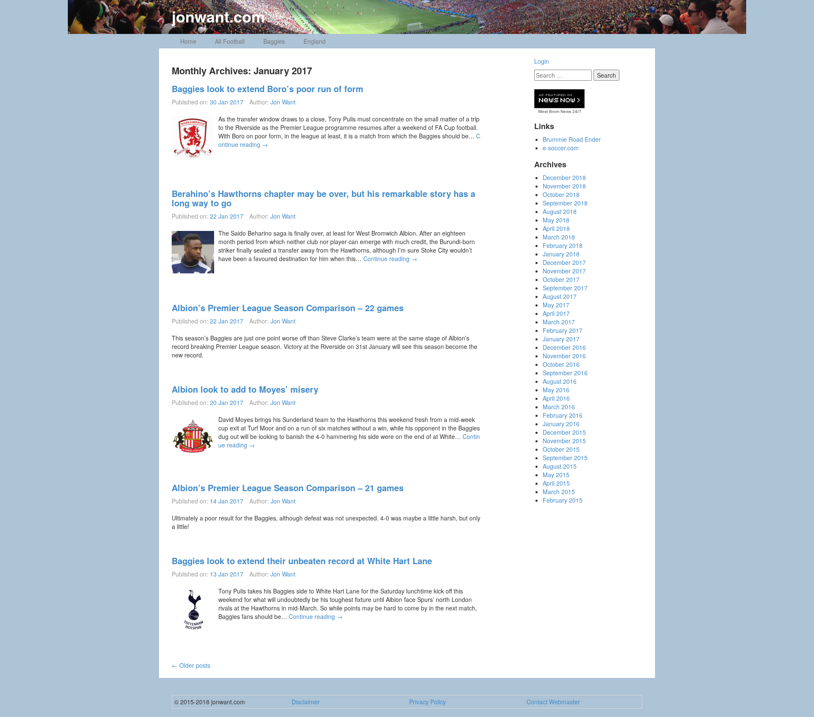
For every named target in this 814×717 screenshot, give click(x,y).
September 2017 (565, 288)
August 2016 (560, 381)
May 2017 (556, 305)
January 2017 (561, 339)
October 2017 (561, 279)
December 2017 (564, 262)
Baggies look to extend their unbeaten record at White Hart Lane (302, 560)
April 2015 (556, 483)
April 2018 (556, 228)
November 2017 (564, 271)
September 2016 (565, 372)
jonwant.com (218, 16)
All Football (230, 41)
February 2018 (563, 245)
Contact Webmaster (553, 701)
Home (188, 41)
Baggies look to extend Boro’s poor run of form (267, 88)
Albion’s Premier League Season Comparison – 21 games (288, 487)
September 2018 (565, 203)
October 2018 (561, 194)
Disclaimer (306, 701)
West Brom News (554, 111)
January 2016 (561, 423)
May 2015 (556, 474)
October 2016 (561, 364)
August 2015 (560, 466)
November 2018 (564, 186)
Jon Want (282, 102)
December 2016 (564, 347)
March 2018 (559, 237)
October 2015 (561, 449)
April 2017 (556, 313)
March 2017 (559, 322)
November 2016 (564, 355)
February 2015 (563, 500)
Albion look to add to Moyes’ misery (245, 389)
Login (541, 61)
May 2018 (556, 220)
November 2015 (564, 440)
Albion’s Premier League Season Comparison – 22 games (288, 307)
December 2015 (564, 432)
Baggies (274, 41)
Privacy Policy (427, 701)
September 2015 (565, 457)
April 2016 (556, 398)
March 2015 (559, 491)
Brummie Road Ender (572, 139)
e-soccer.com (561, 147)
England (315, 41)
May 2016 (556, 389)
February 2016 (563, 415)
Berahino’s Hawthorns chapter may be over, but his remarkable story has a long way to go (323, 198)
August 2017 (560, 296)
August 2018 (560, 211)
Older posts (191, 665)
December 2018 (564, 177)
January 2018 (561, 254)
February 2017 (563, 330)
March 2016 (559, 406)
